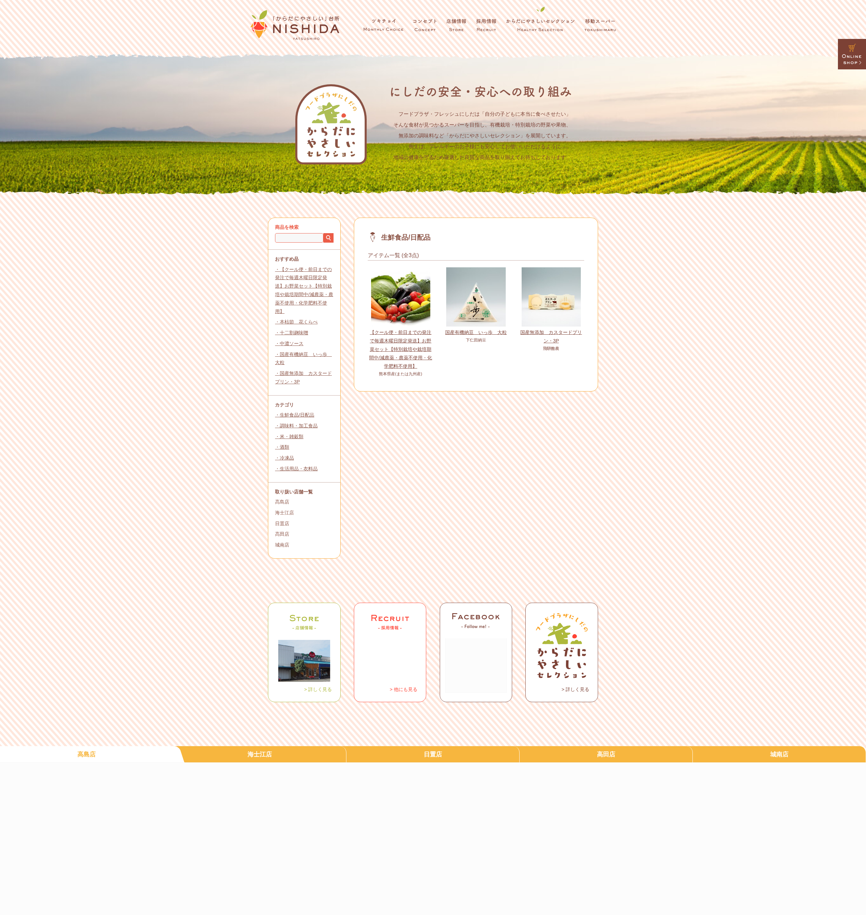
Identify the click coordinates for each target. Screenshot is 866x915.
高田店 (282, 534)
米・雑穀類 (291, 436)
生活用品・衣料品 (299, 468)
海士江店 (284, 512)
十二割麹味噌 (294, 332)
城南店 (282, 545)
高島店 (282, 502)
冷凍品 (287, 458)
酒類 (284, 447)
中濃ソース (291, 343)
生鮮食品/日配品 (297, 415)
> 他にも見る (403, 689)
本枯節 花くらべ (299, 322)
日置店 (282, 523)
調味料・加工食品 (299, 425)
